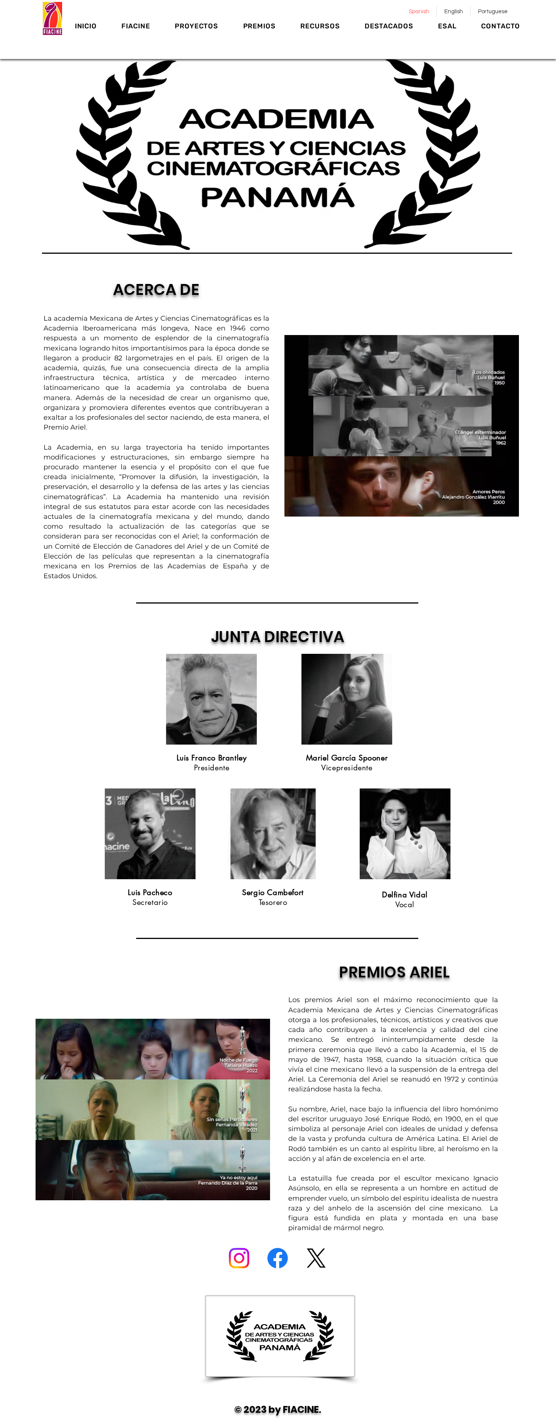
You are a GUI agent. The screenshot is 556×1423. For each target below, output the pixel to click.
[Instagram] (239, 1258)
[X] (316, 1258)
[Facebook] (277, 1258)
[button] (136, 26)
